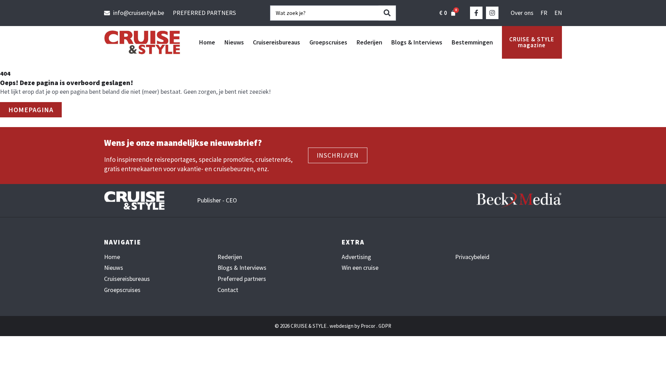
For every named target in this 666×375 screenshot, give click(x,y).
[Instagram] (492, 13)
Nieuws (234, 42)
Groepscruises (328, 42)
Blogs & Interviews (416, 42)
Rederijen (369, 42)
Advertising (356, 257)
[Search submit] (387, 13)
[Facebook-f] (476, 13)
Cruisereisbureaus (276, 42)
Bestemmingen (472, 42)
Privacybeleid (472, 257)
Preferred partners (241, 279)
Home (207, 42)
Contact (227, 290)
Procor (368, 326)
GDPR (384, 326)
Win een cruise (360, 268)
